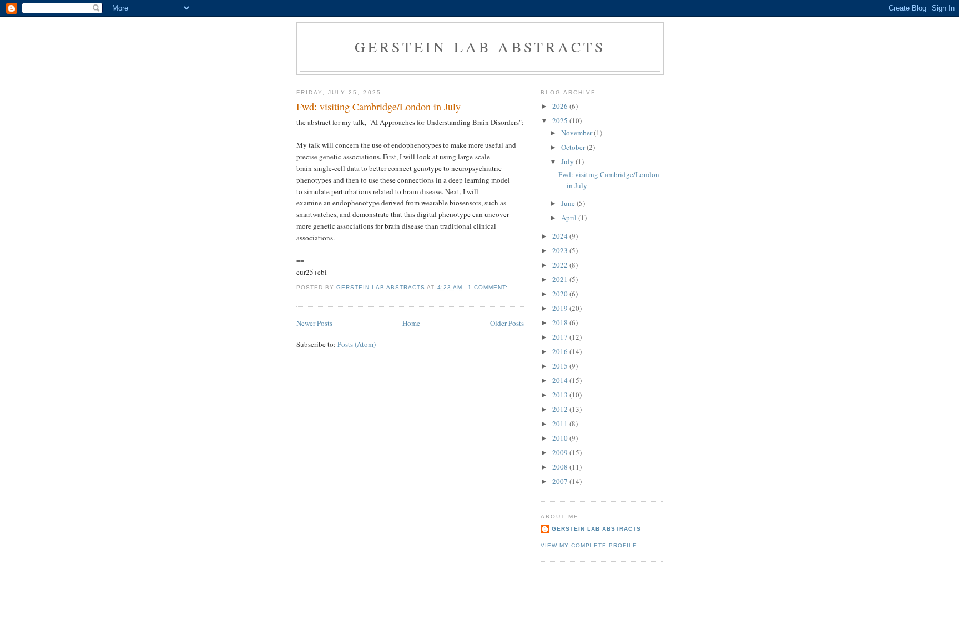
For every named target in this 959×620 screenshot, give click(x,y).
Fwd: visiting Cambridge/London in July (378, 106)
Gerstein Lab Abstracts (480, 46)
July (568, 162)
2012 (560, 409)
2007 (560, 481)
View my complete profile (589, 545)
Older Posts (507, 323)
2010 (560, 438)
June (569, 203)
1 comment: (489, 287)
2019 (560, 308)
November (577, 133)
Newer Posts (314, 323)
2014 (560, 380)
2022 (560, 265)
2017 (560, 337)
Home (411, 323)
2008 (560, 467)
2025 (560, 120)
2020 (560, 294)
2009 (560, 452)
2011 (560, 424)
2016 (560, 351)
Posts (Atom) (356, 344)
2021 (560, 279)
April (569, 218)
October (574, 147)
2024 (560, 236)
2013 (560, 395)
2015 (560, 366)
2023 (560, 250)
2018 (560, 322)
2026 (560, 106)
